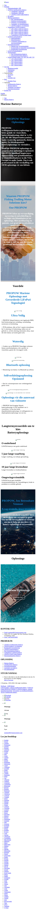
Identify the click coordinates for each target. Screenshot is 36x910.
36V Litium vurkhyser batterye (19, 30)
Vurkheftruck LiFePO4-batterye (16, 27)
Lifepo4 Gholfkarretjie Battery (18, 687)
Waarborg (10, 74)
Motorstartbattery (16, 38)
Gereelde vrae (11, 78)
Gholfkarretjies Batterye (14, 84)
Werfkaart (3, 686)
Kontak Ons (7, 90)
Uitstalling (10, 71)
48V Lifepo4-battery (17, 63)
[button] (18, 597)
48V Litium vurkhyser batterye (19, 32)
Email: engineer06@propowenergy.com (15, 632)
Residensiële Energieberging (19, 49)
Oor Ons (6, 67)
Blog (5, 79)
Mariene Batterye (12, 85)
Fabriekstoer (11, 70)
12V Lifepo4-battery (17, 59)
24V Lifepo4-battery (17, 60)
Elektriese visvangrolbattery (18, 22)
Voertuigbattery (12, 52)
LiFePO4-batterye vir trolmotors (20, 25)
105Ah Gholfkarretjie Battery (9, 692)
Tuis (5, 5)
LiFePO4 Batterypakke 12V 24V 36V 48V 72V (21, 57)
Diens (9, 76)
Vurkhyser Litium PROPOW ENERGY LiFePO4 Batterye (17, 688)
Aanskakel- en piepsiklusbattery (20, 24)
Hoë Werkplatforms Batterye (19, 54)
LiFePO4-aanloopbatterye (15, 36)
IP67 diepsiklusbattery (17, 19)
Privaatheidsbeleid (9, 669)
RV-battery (11, 16)
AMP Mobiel (10, 686)
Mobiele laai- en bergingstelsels (19, 46)
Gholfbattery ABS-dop (17, 13)
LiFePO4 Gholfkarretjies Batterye (17, 10)
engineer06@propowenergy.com (13, 733)
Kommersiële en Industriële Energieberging (23, 48)
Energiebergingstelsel (13, 44)
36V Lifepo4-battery (17, 62)
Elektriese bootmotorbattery (18, 21)
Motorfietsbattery (16, 40)
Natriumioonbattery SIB (14, 8)
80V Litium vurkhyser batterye (19, 33)
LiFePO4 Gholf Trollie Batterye (20, 14)
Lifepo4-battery (5, 687)
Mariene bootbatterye (13, 18)
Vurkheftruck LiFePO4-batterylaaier (21, 35)
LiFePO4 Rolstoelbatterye (15, 51)
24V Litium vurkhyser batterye (19, 29)
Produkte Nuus (12, 81)
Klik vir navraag (8, 680)
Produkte (6, 6)
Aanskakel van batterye (14, 87)
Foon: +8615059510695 (11, 637)
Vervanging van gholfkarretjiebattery (23, 691)
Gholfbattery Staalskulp (17, 11)
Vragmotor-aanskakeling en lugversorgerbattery (18, 42)
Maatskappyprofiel (13, 68)
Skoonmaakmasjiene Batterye (19, 55)
